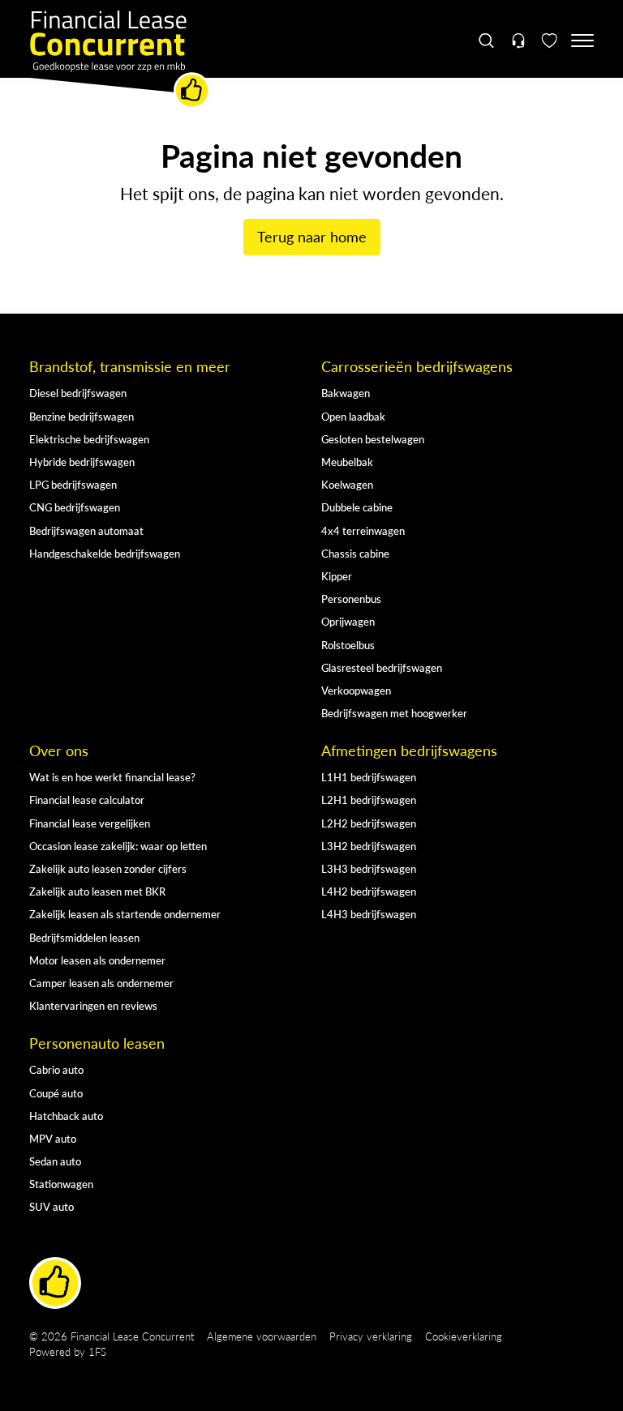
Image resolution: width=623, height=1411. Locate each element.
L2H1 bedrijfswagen (368, 799)
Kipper (336, 576)
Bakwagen (345, 393)
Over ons (58, 750)
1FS (97, 1351)
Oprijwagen (348, 621)
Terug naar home (312, 236)
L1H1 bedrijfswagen (368, 777)
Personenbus (351, 598)
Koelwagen (347, 484)
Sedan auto (55, 1161)
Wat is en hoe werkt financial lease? (112, 777)
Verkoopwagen (356, 690)
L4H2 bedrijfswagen (368, 891)
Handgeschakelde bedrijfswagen (104, 553)
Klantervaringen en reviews (93, 1005)
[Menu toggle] (582, 40)
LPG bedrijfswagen (73, 484)
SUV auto (51, 1206)
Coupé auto (56, 1093)
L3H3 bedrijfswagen (368, 868)
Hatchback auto (66, 1115)
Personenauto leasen (97, 1043)
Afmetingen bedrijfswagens (409, 750)
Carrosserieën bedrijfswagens (417, 366)
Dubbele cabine (357, 507)
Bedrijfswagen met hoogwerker (394, 713)
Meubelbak (347, 461)
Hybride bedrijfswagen (82, 461)
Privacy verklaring (370, 1336)
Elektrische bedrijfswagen (89, 439)
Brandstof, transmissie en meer (129, 366)
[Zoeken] (487, 40)
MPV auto (52, 1138)
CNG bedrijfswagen (74, 507)
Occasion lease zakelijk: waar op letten (118, 846)
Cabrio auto (56, 1069)
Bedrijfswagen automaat (86, 530)
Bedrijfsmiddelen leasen (84, 937)
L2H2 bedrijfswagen (368, 823)
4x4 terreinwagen (363, 530)
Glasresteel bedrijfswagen (381, 667)
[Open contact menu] (518, 40)
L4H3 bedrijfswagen (368, 914)
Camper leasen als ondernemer (101, 983)
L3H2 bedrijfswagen (368, 846)
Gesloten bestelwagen (372, 439)
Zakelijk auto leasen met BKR (97, 891)
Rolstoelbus (348, 645)
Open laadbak (353, 416)
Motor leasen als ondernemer (97, 960)
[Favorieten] (549, 40)
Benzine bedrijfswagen (81, 416)
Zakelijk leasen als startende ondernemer (125, 914)
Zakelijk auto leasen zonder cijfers (108, 868)
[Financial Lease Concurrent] (120, 60)
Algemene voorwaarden (261, 1336)
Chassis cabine (355, 553)
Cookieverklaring (463, 1336)
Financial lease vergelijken (89, 823)
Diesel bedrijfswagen (78, 393)
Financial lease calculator (86, 799)
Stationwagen (61, 1184)
